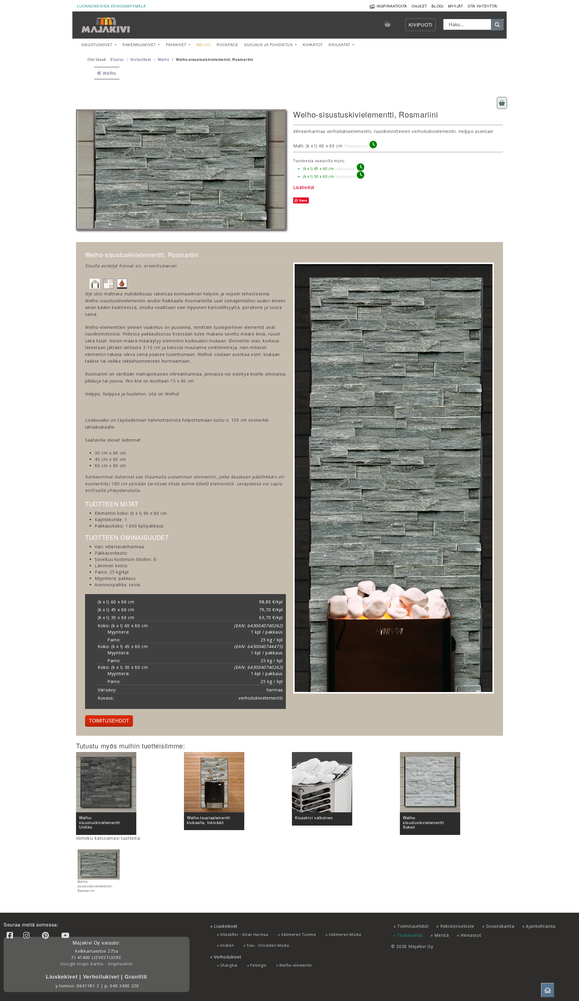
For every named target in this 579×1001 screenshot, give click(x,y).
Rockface (227, 44)
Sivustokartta (500, 926)
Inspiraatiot (120, 964)
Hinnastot (470, 935)
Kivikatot (313, 44)
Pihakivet (177, 44)
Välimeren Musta (345, 934)
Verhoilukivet (102, 977)
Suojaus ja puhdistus (269, 44)
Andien (227, 945)
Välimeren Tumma (298, 934)
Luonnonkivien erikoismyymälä (111, 5)
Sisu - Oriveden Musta (268, 945)
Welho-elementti (295, 965)
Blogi (438, 5)
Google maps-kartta (81, 964)
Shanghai (229, 965)
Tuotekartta (410, 935)
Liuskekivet (62, 977)
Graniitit (135, 977)
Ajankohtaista (540, 926)
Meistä (441, 935)
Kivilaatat (340, 44)
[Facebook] (11, 935)
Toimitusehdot (109, 720)
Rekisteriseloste (457, 926)
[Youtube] (66, 935)
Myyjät (455, 5)
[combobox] (473, 24)
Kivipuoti (420, 24)
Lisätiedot (304, 187)
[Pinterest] (46, 935)
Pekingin (258, 965)
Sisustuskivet (97, 44)
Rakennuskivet (139, 44)
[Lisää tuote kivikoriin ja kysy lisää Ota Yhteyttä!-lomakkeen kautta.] (502, 103)
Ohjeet (419, 5)
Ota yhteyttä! (483, 5)
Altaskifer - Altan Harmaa (244, 934)
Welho (203, 44)
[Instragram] (27, 935)
